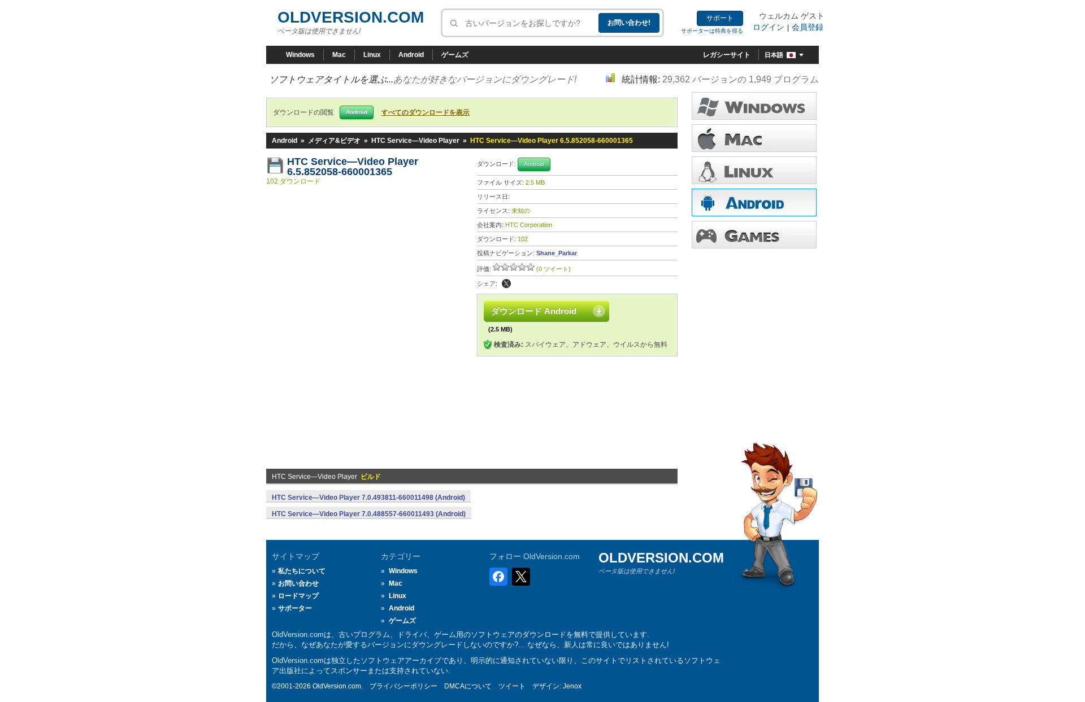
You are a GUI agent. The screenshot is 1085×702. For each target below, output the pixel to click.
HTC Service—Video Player (415, 141)
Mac (339, 55)
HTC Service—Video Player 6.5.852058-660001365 (354, 166)
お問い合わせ (298, 583)
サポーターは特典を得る (712, 31)
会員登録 (807, 27)
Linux (372, 55)
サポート (720, 18)
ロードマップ (298, 596)
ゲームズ (454, 55)
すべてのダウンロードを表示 (425, 112)
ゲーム (754, 234)
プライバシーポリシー (403, 686)
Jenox (572, 686)
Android (411, 55)
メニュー (754, 138)
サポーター (295, 608)
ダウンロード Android (533, 311)
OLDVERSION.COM (350, 17)
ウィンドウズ (754, 106)
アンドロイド (754, 202)
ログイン (768, 27)
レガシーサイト (726, 55)
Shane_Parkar (556, 253)
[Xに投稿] (506, 283)
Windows (300, 55)
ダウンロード (754, 170)
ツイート (512, 686)
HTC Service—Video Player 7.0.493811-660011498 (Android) (368, 498)
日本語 (774, 54)
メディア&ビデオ (334, 141)
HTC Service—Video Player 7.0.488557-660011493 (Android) (369, 514)
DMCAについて (468, 686)
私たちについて (302, 571)
